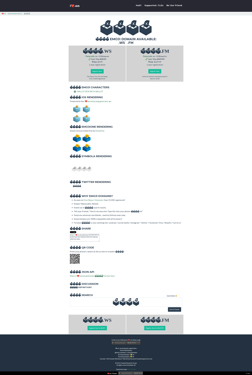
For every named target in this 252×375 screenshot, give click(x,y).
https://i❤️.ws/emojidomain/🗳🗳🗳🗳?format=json (92, 276)
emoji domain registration (128, 348)
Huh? (139, 5)
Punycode (89, 56)
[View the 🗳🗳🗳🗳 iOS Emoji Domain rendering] (81, 113)
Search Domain (174, 309)
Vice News (88, 200)
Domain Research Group (129, 363)
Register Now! (97, 71)
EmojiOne (100, 131)
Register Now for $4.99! (97, 328)
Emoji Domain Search (15, 13)
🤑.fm (132, 357)
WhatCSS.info (131, 369)
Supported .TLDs (154, 5)
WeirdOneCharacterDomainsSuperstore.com (137, 359)
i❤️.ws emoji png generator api (97, 101)
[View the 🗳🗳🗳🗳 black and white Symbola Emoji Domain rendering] (81, 168)
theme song (136, 340)
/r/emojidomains (132, 352)
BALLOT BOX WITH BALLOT (90, 91)
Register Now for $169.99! (155, 328)
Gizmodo (99, 200)
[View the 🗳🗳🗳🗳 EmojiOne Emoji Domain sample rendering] (81, 143)
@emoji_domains (120, 352)
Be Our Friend (174, 5)
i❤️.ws (75, 6)
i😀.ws (132, 354)
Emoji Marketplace (126, 350)
